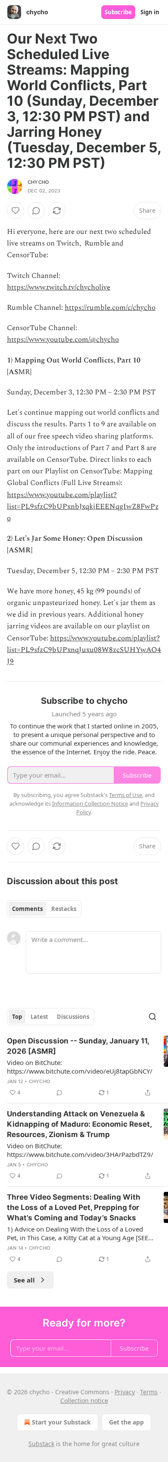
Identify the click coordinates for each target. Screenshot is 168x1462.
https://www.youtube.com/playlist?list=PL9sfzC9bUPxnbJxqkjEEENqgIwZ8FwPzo (83, 506)
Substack (41, 1444)
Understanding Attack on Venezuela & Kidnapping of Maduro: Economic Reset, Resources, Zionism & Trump (79, 1124)
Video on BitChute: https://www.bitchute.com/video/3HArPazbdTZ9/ (80, 1150)
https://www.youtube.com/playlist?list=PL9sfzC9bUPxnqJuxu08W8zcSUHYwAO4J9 (84, 650)
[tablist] (44, 908)
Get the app (126, 1422)
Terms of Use (125, 795)
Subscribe (118, 12)
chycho (38, 182)
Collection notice (84, 1400)
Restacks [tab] (63, 909)
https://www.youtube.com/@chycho (63, 339)
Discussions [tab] (73, 1017)
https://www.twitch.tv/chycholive (58, 287)
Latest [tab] (39, 1017)
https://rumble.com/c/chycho (110, 307)
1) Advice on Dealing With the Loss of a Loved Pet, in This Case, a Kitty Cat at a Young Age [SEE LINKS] (77, 1233)
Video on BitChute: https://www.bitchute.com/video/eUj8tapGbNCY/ (79, 1066)
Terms (149, 1392)
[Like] (15, 210)
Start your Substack (61, 1422)
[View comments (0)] (36, 210)
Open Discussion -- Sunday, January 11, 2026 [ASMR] (78, 1046)
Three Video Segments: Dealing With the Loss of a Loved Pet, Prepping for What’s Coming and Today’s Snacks (73, 1207)
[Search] (152, 1016)
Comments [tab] (27, 909)
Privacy (125, 1392)
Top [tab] (17, 1017)
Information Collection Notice (90, 803)
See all (24, 1280)
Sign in (149, 12)
